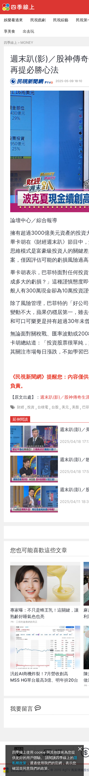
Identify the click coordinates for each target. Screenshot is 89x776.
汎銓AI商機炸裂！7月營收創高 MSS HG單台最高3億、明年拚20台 (44, 677)
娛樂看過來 (13, 20)
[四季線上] (18, 7)
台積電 (42, 407)
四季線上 (10, 42)
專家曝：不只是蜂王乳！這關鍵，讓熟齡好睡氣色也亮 (44, 613)
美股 (75, 407)
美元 (65, 407)
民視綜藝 (60, 20)
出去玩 (28, 31)
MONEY (26, 42)
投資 (30, 407)
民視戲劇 (38, 20)
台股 (55, 407)
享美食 (9, 31)
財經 (20, 407)
